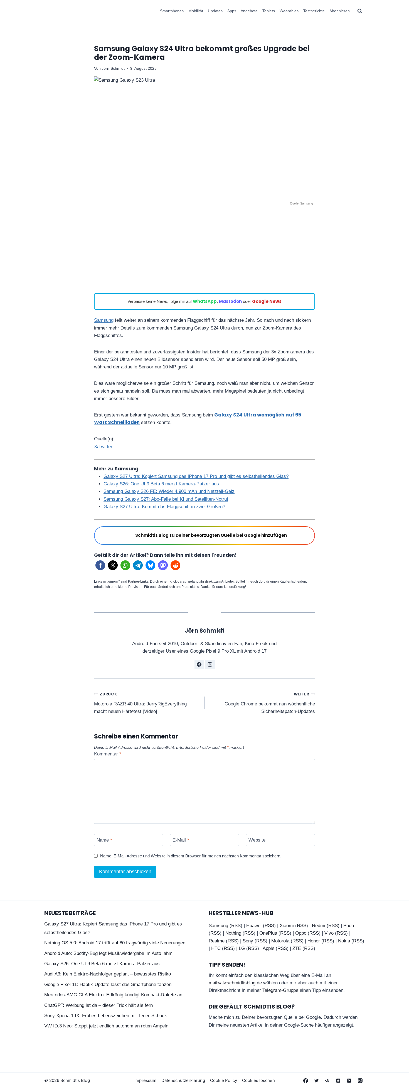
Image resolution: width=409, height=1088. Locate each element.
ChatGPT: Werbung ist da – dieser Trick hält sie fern (98, 1005)
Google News (267, 301)
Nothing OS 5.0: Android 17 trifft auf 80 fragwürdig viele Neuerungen (114, 942)
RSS (236, 925)
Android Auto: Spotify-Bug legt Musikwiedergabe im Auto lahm (108, 953)
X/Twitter (103, 446)
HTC (216, 948)
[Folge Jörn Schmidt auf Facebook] (199, 664)
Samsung (104, 320)
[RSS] (349, 1080)
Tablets (268, 11)
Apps (231, 11)
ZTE (296, 948)
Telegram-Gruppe (280, 990)
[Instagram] (360, 1080)
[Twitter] (316, 1080)
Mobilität (195, 11)
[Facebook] (306, 1080)
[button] (100, 565)
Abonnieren (339, 11)
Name (104, 840)
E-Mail (181, 840)
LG (242, 948)
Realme (217, 941)
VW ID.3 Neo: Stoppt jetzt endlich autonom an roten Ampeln (106, 1026)
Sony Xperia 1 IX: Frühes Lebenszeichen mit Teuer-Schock (105, 1015)
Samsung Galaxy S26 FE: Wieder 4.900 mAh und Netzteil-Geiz (169, 491)
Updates (215, 11)
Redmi (318, 925)
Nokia (344, 941)
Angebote (249, 11)
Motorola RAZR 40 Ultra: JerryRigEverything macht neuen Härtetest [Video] (140, 703)
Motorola (280, 941)
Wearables (289, 11)
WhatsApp (205, 301)
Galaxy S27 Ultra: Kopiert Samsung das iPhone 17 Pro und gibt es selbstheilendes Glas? (196, 476)
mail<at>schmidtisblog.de (235, 982)
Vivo (329, 933)
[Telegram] (327, 1080)
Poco (348, 925)
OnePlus (268, 933)
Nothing (233, 933)
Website (256, 840)
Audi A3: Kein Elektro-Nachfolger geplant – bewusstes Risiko (107, 974)
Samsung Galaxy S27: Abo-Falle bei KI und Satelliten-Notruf (166, 499)
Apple (268, 948)
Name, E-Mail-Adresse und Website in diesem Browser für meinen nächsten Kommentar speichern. (190, 856)
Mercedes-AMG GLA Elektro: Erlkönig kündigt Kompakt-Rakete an (113, 994)
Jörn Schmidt (113, 68)
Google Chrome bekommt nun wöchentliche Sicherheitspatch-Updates (270, 703)
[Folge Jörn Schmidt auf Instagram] (210, 664)
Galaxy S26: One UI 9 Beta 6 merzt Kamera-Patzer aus (161, 483)
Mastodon (230, 301)
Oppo (300, 933)
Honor (313, 941)
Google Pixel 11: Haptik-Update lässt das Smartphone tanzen (107, 984)
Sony (248, 941)
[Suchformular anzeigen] (360, 11)
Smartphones (172, 11)
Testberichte (314, 11)
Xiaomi (287, 925)
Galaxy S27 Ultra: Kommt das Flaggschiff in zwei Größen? (164, 506)
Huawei (254, 925)
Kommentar (107, 754)
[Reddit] (338, 1080)
